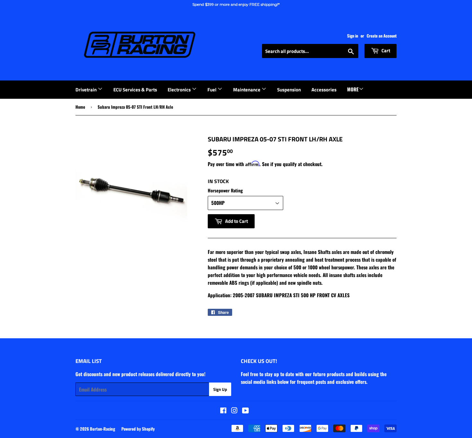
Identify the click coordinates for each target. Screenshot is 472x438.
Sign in (352, 36)
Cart (385, 50)
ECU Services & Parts (135, 89)
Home (80, 107)
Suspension (289, 89)
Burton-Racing (102, 428)
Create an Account (382, 36)
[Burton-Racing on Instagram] (234, 410)
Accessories (324, 89)
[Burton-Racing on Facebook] (223, 410)
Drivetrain (86, 89)
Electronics (180, 89)
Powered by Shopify (138, 428)
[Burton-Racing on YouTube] (245, 410)
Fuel (212, 89)
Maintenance (247, 89)
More (353, 89)
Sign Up (220, 389)
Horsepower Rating (225, 190)
